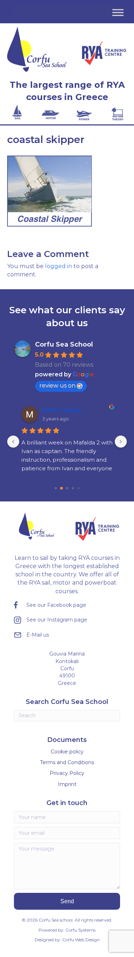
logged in (58, 266)
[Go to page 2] (67, 488)
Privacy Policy (67, 773)
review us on (57, 385)
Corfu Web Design (81, 939)
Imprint (67, 784)
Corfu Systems (80, 930)
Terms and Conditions (67, 762)
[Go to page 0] (55, 488)
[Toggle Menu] (118, 12)
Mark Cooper (61, 410)
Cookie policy (67, 751)
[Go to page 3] (73, 488)
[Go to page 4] (78, 488)
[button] (67, 901)
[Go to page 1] (61, 488)
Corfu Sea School (64, 344)
